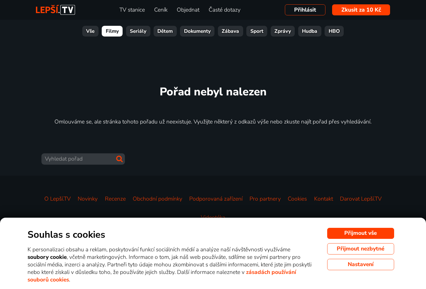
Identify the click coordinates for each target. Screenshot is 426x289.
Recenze (115, 199)
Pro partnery (265, 199)
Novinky (88, 199)
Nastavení (361, 264)
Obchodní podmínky (157, 199)
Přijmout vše (360, 233)
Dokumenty (197, 31)
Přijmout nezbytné (360, 248)
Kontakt (323, 199)
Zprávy (282, 31)
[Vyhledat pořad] (119, 159)
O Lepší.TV (57, 199)
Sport (256, 31)
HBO (334, 31)
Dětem (165, 31)
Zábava (230, 31)
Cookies (297, 199)
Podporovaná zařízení (216, 199)
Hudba (309, 31)
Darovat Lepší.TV (361, 199)
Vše (90, 31)
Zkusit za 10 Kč (361, 10)
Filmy (112, 31)
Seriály (138, 31)
